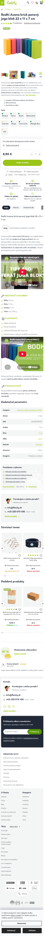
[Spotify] (13, 706)
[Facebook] (4, 706)
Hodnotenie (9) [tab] (28, 207)
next (42, 548)
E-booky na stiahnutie (8, 812)
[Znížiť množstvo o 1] (32, 154)
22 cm (40, 439)
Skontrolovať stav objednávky (13, 785)
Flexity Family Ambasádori (12, 769)
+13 (40, 76)
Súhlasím (32, 930)
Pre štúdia (4, 852)
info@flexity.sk (14, 508)
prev (2, 548)
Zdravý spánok (6, 871)
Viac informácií (30, 95)
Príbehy (3, 808)
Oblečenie (25, 797)
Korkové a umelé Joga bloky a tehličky (29, 410)
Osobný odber (5, 820)
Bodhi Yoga (22, 174)
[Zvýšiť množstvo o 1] (39, 154)
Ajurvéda (4, 838)
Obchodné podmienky (10, 762)
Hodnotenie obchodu (10, 781)
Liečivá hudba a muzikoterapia (6, 843)
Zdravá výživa (5, 834)
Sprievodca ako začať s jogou (15, 481)
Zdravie (25, 808)
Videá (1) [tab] (16, 207)
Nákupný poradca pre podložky (15, 471)
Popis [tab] (6, 207)
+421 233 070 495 (16, 512)
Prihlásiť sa (34, 731)
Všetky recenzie (20, 654)
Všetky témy (14, 826)
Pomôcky (25, 804)
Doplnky (25, 812)
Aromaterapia (5, 867)
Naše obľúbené (6, 875)
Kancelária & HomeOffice (9, 859)
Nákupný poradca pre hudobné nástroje (18, 475)
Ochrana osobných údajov (12, 765)
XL (16, 552)
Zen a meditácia (6, 863)
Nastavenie (21, 923)
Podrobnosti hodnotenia (32, 23)
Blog (2, 804)
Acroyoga (4, 830)
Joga (2, 848)
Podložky (25, 800)
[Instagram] (9, 706)
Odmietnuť (11, 930)
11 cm (40, 433)
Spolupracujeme (6, 816)
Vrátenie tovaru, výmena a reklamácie (15, 758)
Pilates (3, 856)
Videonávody (32, 486)
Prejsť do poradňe (8, 486)
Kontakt (3, 797)
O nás (3, 800)
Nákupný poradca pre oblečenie (16, 478)
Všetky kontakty (11, 516)
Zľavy (24, 816)
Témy (24, 820)
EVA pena (39, 444)
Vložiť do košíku (22, 163)
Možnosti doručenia (12, 145)
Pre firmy (6, 777)
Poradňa (6, 773)
